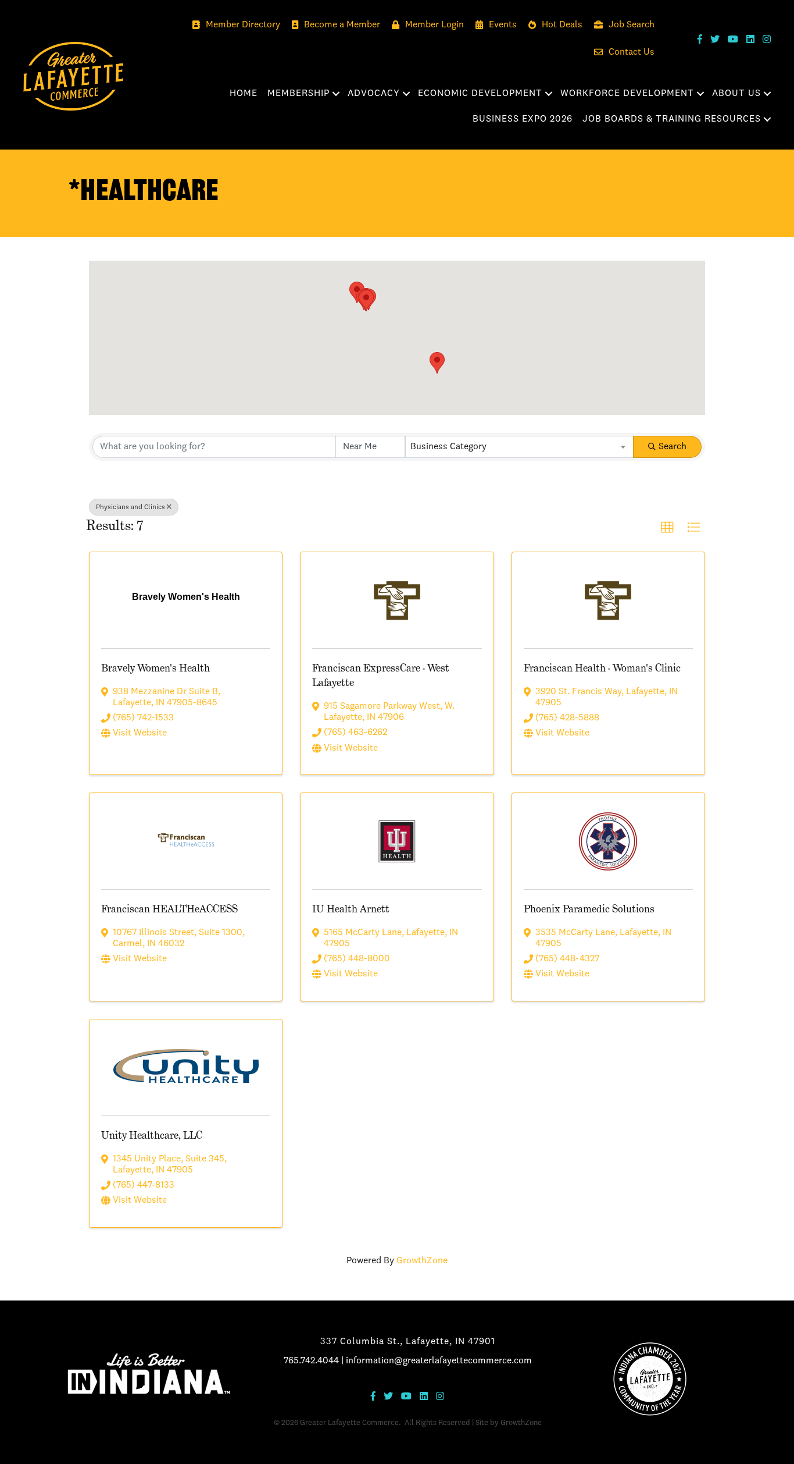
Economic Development (480, 93)
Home (243, 93)
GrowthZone (422, 1261)
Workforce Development (627, 93)
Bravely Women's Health (155, 667)
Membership (298, 93)
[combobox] (519, 447)
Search (672, 447)
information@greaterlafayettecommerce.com (439, 1361)
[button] (366, 300)
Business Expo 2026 (523, 119)
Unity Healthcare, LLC (151, 1135)
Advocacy (374, 93)
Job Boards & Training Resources (671, 119)
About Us (736, 93)
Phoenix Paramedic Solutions (589, 908)
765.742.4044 (311, 1361)
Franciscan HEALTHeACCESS (169, 908)
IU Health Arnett (350, 908)
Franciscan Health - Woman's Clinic (602, 667)
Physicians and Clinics (130, 507)
